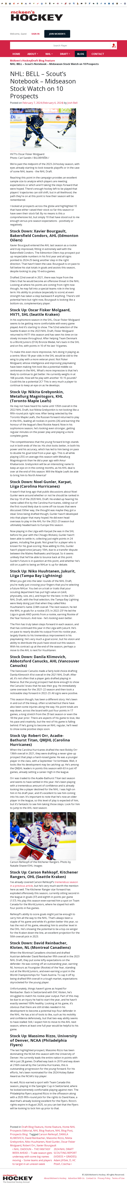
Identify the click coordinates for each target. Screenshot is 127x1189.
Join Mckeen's (57, 33)
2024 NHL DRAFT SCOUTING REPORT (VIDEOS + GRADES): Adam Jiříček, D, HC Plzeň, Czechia (65, 1156)
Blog (80, 54)
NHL (48, 54)
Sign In (35, 33)
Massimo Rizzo (55, 1138)
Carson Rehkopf (48, 1134)
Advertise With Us (76, 1178)
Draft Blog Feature (43, 60)
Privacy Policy (104, 1178)
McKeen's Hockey (37, 16)
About (31, 54)
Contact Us (91, 1178)
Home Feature (53, 1127)
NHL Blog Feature (43, 1130)
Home (16, 54)
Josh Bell (72, 102)
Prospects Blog (19, 1134)
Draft (64, 54)
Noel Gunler (53, 1141)
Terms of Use (118, 1178)
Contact (98, 54)
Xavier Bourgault (46, 1145)
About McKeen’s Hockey (55, 1178)
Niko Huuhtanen (34, 1141)
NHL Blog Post (63, 1130)
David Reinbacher (35, 1138)
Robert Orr (29, 1145)
